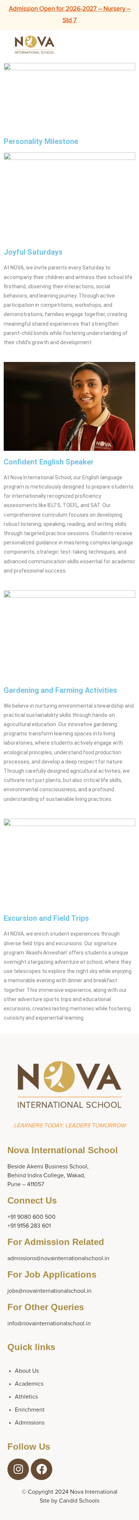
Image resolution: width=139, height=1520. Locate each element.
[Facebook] (41, 1469)
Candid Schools (79, 1501)
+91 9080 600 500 (31, 1217)
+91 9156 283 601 (29, 1226)
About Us (27, 1371)
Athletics (26, 1397)
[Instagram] (18, 1469)
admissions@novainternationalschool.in (58, 1258)
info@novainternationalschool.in (49, 1323)
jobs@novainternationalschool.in (49, 1291)
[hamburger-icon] (110, 45)
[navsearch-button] (128, 43)
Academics (29, 1384)
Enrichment (29, 1410)
